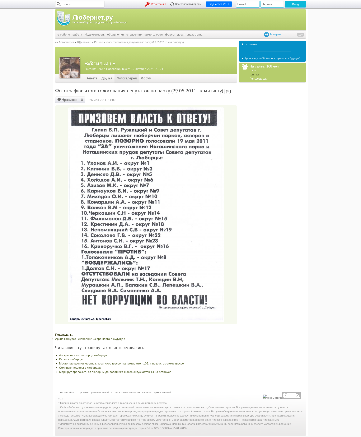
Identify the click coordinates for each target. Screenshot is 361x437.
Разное (98, 42)
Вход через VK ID (219, 4)
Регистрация (158, 4)
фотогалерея (154, 34)
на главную (251, 44)
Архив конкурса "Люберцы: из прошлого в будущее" (90, 338)
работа (77, 34)
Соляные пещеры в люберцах (80, 367)
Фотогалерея (66, 42)
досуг (180, 34)
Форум (146, 78)
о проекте (83, 392)
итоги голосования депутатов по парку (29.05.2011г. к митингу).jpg (145, 42)
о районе (63, 34)
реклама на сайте (101, 392)
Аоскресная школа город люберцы (83, 355)
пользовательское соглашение (133, 392)
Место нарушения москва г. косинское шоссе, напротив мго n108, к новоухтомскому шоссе (121, 363)
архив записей (162, 392)
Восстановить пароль (188, 4)
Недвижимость (95, 34)
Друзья (107, 78)
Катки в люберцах (71, 359)
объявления (115, 34)
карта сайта (67, 392)
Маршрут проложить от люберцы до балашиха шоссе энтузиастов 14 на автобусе (115, 371)
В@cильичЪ (84, 42)
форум (170, 34)
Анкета (92, 78)
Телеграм (275, 34)
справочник (134, 34)
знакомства (194, 34)
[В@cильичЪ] (69, 67)
